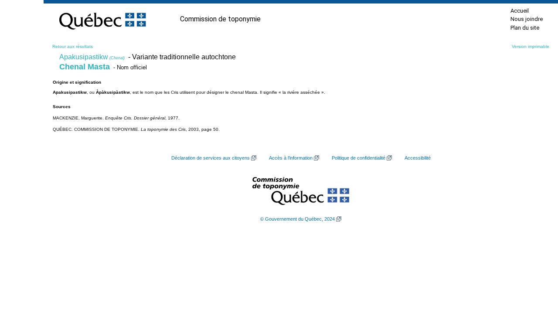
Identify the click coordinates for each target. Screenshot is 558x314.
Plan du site (524, 27)
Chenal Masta (84, 66)
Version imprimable (530, 46)
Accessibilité (418, 157)
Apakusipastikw (92, 57)
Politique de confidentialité (358, 157)
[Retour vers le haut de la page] (536, 266)
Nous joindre (526, 19)
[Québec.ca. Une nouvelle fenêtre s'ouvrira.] (102, 19)
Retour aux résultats (72, 46)
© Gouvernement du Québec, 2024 (297, 219)
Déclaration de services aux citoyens (210, 157)
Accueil (519, 10)
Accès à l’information (291, 157)
